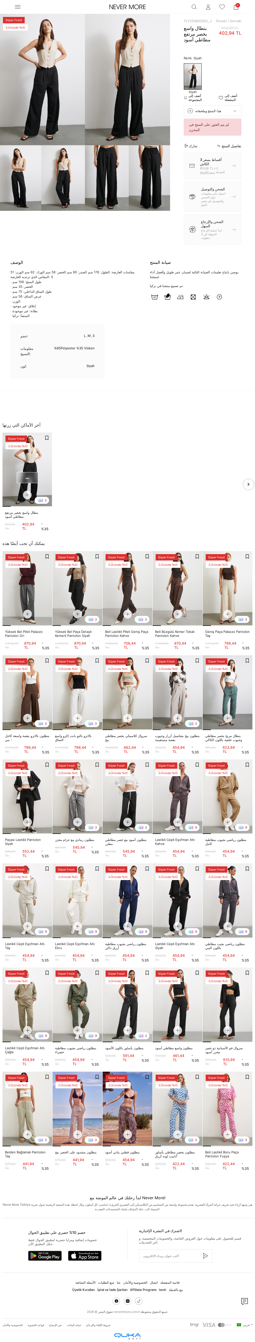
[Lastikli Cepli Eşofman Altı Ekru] (77, 900)
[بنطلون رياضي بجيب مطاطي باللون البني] (228, 900)
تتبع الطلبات (106, 1282)
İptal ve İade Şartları (112, 1290)
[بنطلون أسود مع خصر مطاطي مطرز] (127, 796)
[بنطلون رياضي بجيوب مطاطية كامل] (228, 796)
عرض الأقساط (207, 172)
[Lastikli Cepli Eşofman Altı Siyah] (177, 900)
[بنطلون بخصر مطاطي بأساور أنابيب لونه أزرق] (177, 1109)
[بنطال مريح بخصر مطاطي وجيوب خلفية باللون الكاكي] (228, 692)
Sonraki (235, 21)
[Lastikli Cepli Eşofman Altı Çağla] (27, 1005)
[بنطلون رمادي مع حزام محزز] (77, 796)
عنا (119, 1282)
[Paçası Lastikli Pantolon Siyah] (27, 796)
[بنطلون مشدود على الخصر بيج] (77, 1109)
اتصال (154, 1282)
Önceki (221, 21)
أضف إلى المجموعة (195, 98)
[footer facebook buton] (116, 1301)
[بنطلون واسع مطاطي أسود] (177, 1005)
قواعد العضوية (36, 1325)
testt (162, 1290)
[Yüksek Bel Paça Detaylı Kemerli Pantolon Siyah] (77, 588)
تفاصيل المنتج (231, 146)
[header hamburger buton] (17, 6)
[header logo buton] (127, 6)
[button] (236, 7)
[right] (248, 484)
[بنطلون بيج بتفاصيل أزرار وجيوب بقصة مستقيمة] (177, 692)
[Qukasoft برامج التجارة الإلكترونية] (127, 1336)
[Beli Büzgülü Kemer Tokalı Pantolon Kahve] (177, 588)
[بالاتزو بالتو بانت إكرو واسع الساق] (77, 692)
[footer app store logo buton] (85, 1256)
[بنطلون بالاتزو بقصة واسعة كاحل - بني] (27, 692)
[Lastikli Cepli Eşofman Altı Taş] (27, 900)
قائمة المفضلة (170, 1282)
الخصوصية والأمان (135, 1282)
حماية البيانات (74, 1325)
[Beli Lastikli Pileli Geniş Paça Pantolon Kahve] (127, 588)
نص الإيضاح (55, 1325)
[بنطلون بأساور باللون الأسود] (127, 1005)
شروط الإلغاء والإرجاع (98, 1325)
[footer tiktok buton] (138, 1301)
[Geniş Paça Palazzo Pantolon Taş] (228, 588)
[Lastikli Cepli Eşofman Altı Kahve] (177, 796)
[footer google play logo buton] (45, 1256)
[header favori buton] (222, 7)
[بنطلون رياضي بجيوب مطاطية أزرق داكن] (127, 900)
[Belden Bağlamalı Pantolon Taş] (27, 1109)
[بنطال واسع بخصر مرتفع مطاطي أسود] (27, 470)
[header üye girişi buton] (208, 7)
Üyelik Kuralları (83, 1290)
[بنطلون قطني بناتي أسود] (127, 1109)
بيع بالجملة (176, 1290)
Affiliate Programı (143, 1290)
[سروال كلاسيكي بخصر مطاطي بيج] (127, 692)
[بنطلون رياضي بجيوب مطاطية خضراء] (77, 1005)
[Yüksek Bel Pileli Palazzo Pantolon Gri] (27, 588)
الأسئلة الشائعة (85, 1282)
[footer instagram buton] (127, 1301)
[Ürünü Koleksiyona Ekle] (47, 438)
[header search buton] (194, 7)
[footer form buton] (205, 1256)
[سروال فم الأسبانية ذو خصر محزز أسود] (228, 1005)
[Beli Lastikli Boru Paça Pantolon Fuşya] (228, 1109)
